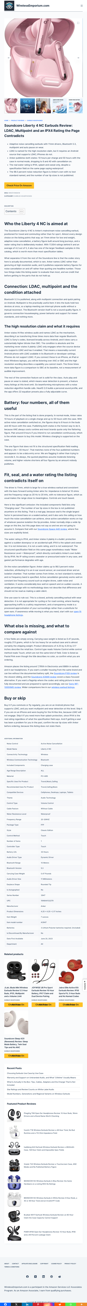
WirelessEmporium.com (32, 5)
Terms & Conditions (11, 1267)
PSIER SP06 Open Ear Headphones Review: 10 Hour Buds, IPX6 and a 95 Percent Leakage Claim (50, 1233)
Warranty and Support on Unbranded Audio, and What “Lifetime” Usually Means (41, 1077)
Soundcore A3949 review (43, 677)
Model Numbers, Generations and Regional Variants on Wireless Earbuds (38, 1094)
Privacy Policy (70, 1263)
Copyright (44, 1263)
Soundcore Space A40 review (52, 529)
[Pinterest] (51, 1276)
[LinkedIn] (43, 1276)
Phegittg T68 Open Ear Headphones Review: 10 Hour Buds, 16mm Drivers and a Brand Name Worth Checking (50, 1114)
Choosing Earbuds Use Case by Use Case (25, 1073)
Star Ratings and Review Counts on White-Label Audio (30, 1089)
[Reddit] (60, 1276)
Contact (15, 1263)
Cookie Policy (56, 1263)
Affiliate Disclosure (29, 1263)
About (6, 1263)
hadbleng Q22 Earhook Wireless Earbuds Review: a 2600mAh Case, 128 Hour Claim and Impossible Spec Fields (49, 1148)
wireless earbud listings (63, 687)
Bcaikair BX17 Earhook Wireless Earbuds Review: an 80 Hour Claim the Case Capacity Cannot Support (48, 1216)
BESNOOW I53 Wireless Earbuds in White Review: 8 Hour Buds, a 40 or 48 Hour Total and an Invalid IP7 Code (50, 1199)
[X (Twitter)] (35, 1276)
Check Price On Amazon (19, 185)
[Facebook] (27, 1276)
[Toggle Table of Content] (20, 211)
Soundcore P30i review (65, 673)
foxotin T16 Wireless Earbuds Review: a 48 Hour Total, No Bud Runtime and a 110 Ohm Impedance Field (49, 1131)
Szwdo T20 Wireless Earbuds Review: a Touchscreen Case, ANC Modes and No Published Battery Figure (50, 1165)
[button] (85, 985)
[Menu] (82, 6)
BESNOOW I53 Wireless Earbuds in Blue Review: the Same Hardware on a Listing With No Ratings (48, 1182)
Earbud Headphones (23, 196)
